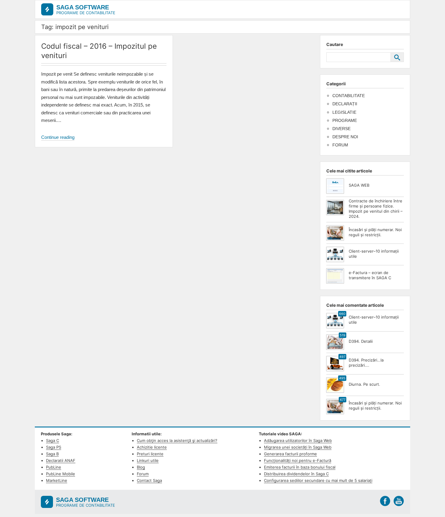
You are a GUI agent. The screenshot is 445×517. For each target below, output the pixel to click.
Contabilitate (348, 95)
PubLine (53, 467)
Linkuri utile (148, 460)
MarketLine (56, 480)
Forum (340, 144)
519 (342, 335)
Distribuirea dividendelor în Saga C (296, 473)
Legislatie (344, 112)
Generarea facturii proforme (290, 453)
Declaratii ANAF (60, 460)
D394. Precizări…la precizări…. (366, 363)
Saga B (52, 453)
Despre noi (345, 136)
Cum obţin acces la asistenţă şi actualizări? (177, 440)
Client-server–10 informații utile (374, 254)
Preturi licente (150, 453)
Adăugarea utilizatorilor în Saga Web (298, 440)
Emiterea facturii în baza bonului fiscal (299, 467)
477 (342, 400)
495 (342, 378)
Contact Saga (149, 480)
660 (342, 314)
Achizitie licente (152, 447)
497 (342, 357)
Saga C (52, 440)
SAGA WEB (359, 185)
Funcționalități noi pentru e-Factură (297, 460)
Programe (344, 120)
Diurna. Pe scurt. (364, 384)
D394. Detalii (361, 341)
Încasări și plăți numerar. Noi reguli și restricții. (375, 232)
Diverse (341, 128)
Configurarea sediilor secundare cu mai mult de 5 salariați (318, 480)
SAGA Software (82, 7)
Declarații (344, 103)
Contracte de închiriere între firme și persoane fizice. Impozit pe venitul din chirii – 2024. (376, 208)
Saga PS (53, 447)
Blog (141, 467)
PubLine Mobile (60, 473)
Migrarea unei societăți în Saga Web (297, 447)
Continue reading (57, 138)
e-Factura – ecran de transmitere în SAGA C (370, 275)
